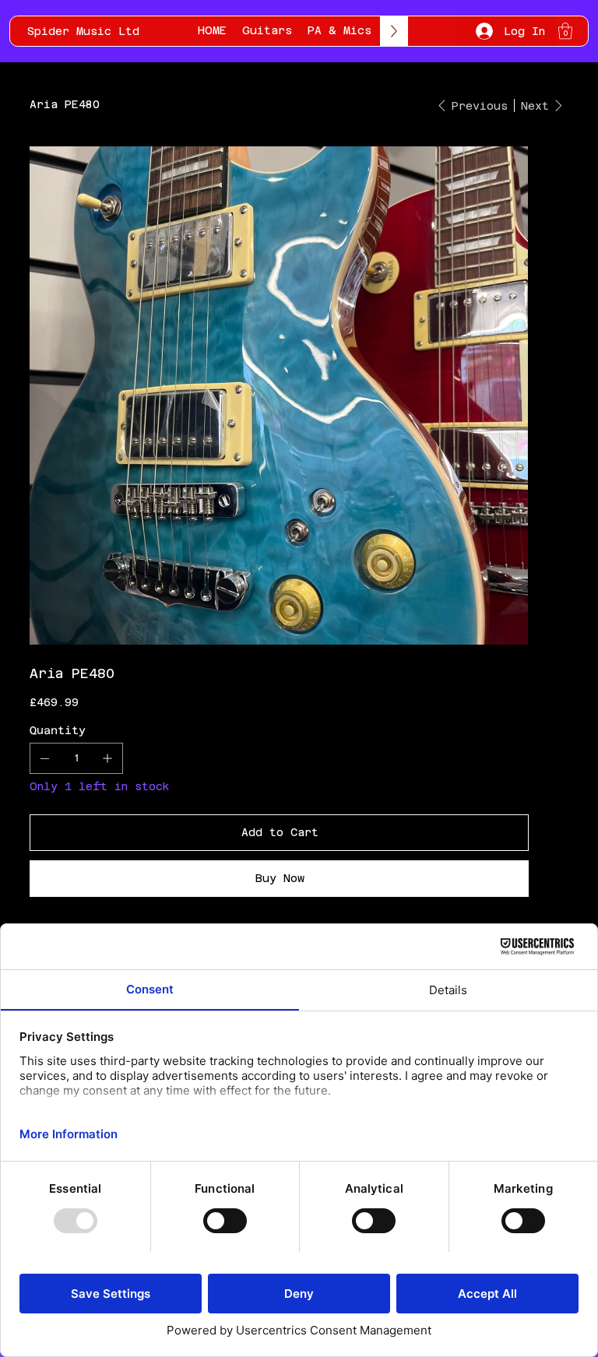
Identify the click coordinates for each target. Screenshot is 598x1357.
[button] (565, 31)
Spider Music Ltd (83, 31)
